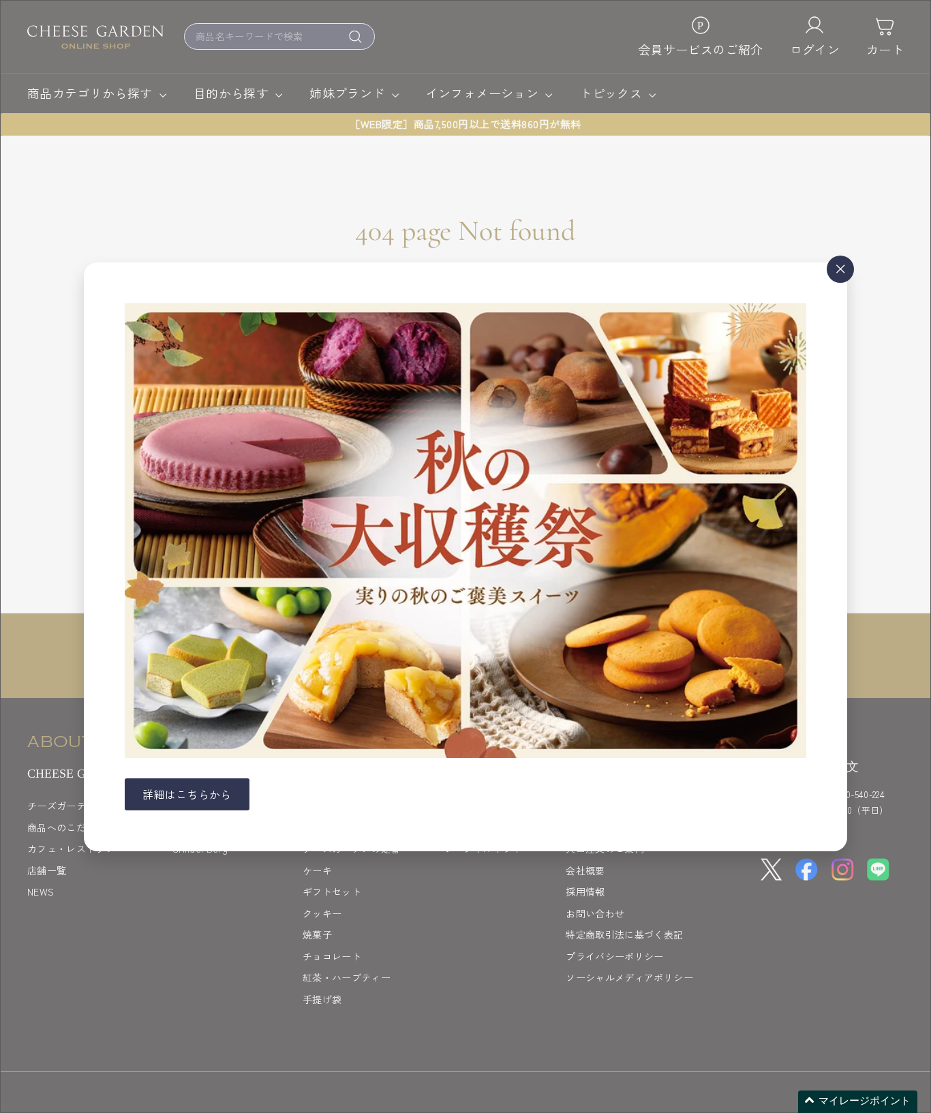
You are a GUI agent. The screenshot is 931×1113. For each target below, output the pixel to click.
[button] (857, 1102)
